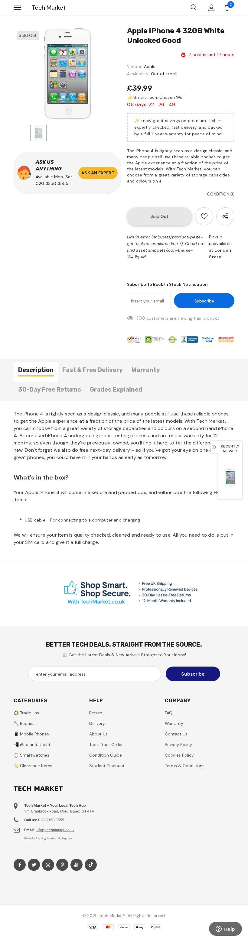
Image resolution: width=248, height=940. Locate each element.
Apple (150, 66)
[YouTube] (76, 865)
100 (141, 318)
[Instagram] (48, 865)
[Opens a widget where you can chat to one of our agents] (225, 929)
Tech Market (49, 7)
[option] (67, 73)
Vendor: (134, 66)
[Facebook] (20, 865)
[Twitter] (34, 865)
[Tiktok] (91, 865)
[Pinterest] (62, 865)
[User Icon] (211, 8)
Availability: (138, 73)
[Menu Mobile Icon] (17, 7)
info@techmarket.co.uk (55, 830)
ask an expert (98, 173)
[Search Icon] (194, 8)
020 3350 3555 (52, 183)
